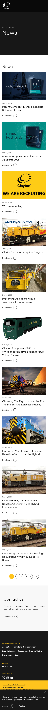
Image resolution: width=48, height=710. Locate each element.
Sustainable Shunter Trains (30, 651)
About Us (6, 647)
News (11, 27)
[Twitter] (3, 678)
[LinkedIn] (7, 677)
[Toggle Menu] (44, 6)
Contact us (7, 666)
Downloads (7, 655)
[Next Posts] (36, 576)
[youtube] (11, 678)
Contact (5, 663)
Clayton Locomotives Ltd (11, 644)
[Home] (6, 6)
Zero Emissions (9, 651)
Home (4, 27)
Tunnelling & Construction (24, 647)
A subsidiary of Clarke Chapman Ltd (14, 685)
